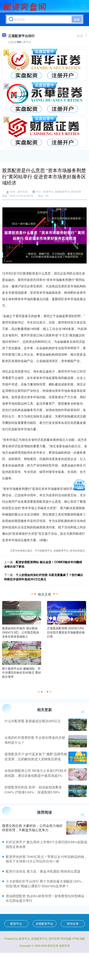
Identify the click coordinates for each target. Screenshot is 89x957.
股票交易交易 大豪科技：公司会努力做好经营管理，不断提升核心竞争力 (32, 827)
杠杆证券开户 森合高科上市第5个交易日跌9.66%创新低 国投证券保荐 (46, 844)
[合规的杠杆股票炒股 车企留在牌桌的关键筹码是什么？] (77, 741)
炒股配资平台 (44, 923)
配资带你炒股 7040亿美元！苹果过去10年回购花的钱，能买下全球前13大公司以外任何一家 (46, 858)
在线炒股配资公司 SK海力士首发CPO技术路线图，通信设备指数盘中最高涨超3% (36, 773)
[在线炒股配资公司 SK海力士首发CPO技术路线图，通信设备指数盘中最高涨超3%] (77, 774)
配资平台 (16, 923)
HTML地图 (78, 938)
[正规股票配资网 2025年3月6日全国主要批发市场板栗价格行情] (66, 612)
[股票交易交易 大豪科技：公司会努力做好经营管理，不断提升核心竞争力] (76, 828)
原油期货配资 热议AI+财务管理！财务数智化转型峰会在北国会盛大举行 (45, 898)
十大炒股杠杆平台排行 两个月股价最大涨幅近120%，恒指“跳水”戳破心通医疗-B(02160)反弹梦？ (45, 883)
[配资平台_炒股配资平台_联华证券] (25, 7)
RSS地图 (65, 938)
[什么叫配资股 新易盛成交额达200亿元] (77, 724)
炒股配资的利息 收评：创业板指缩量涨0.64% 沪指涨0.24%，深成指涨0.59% (33, 789)
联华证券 (73, 923)
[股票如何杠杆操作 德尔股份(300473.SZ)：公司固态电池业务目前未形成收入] (21, 612)
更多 (80, 35)
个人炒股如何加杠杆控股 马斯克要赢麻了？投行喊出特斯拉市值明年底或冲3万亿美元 (43, 577)
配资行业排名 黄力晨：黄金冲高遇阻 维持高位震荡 (43, 871)
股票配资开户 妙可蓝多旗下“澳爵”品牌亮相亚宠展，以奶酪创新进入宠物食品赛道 (36, 756)
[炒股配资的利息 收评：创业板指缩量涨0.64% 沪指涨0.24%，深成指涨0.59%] (77, 791)
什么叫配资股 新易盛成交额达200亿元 (33, 720)
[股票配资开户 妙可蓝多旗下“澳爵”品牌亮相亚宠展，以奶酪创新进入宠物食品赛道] (77, 758)
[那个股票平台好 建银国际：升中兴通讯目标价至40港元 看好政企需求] (21, 652)
